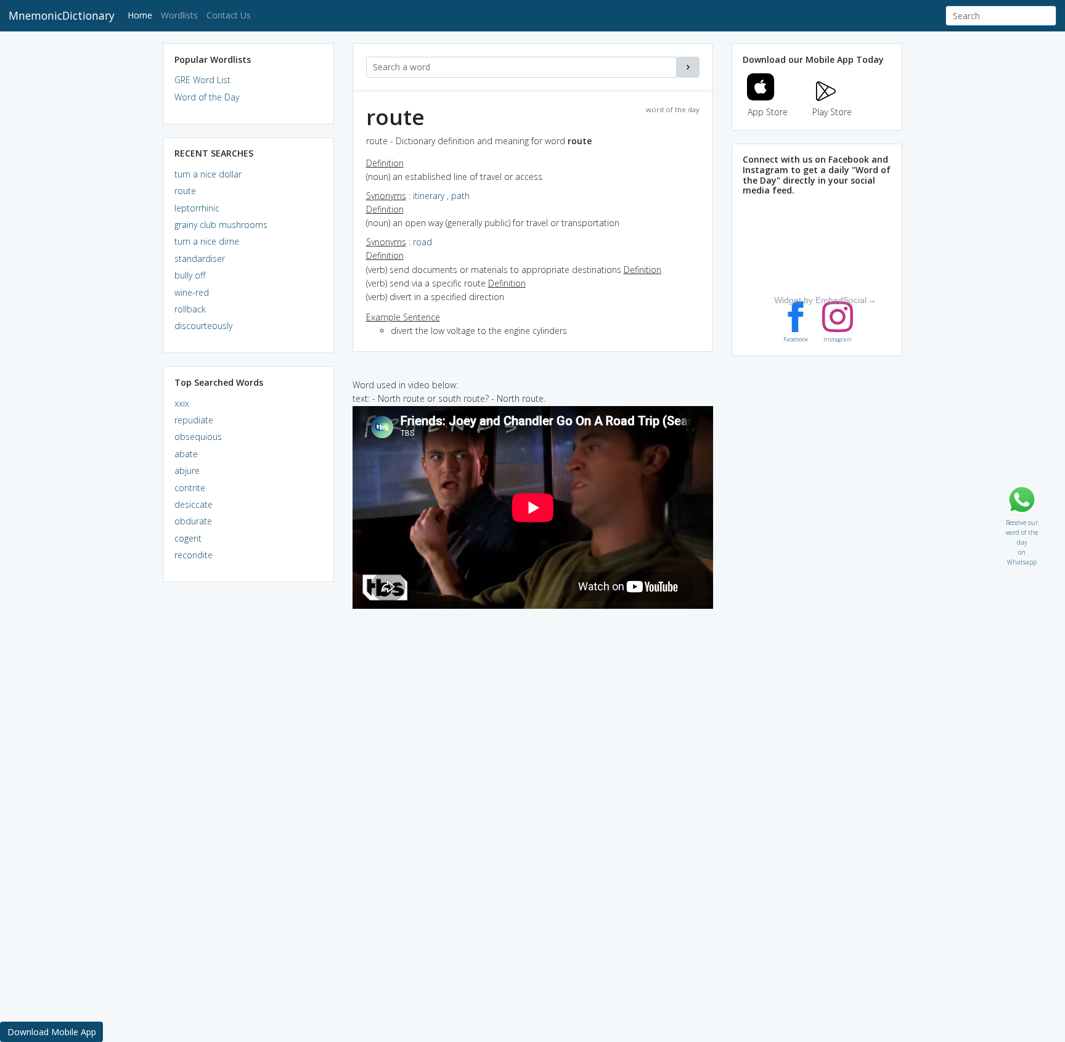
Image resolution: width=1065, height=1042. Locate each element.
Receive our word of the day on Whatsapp (1022, 519)
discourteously (203, 326)
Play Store (832, 112)
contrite (189, 488)
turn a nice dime (206, 241)
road (422, 242)
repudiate (193, 420)
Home (142, 15)
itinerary (428, 195)
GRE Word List (202, 80)
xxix (181, 403)
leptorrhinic (196, 208)
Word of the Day (206, 97)
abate (186, 454)
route (185, 191)
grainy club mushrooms (220, 224)
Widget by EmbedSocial (820, 300)
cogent (188, 538)
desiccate (193, 504)
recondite (193, 555)
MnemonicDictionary (62, 15)
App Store (768, 112)
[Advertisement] (248, 780)
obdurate (193, 521)
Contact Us (228, 15)
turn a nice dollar (208, 174)
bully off (189, 275)
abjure (187, 470)
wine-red (191, 292)
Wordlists (179, 15)
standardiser (199, 258)
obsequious (198, 436)
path (460, 195)
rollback (190, 309)
